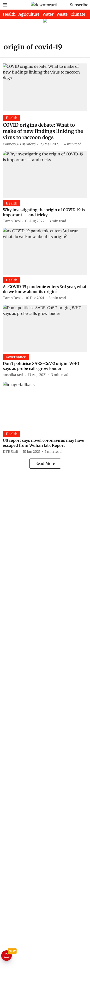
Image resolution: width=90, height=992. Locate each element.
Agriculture (29, 14)
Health (9, 14)
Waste (62, 14)
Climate (78, 14)
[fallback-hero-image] (45, 87)
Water (48, 14)
